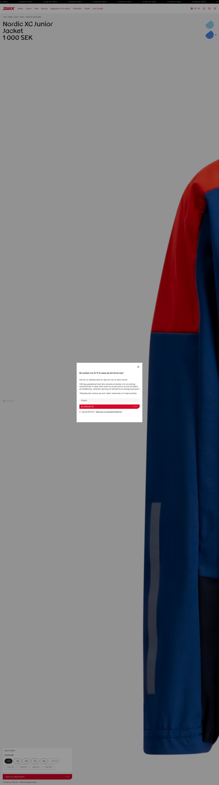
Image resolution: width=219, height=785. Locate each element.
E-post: (84, 400)
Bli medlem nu (87, 406)
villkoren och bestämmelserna (109, 412)
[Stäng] (138, 367)
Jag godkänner (102, 412)
